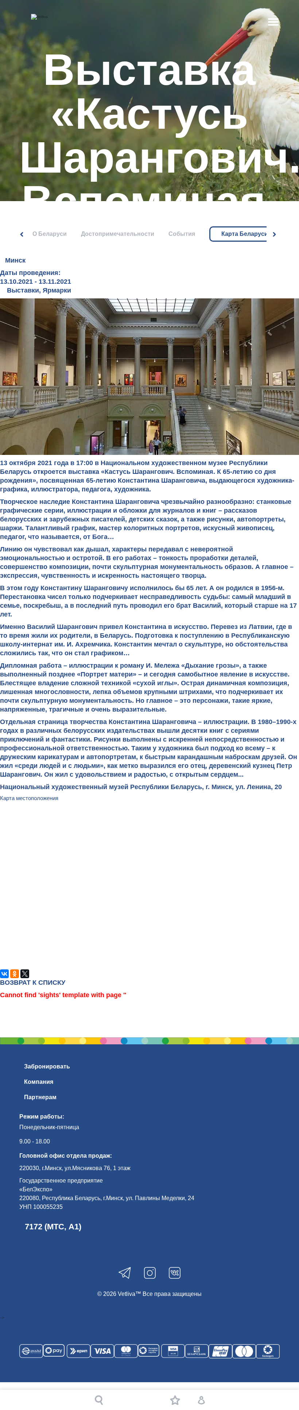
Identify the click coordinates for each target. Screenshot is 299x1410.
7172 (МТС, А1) (53, 1226)
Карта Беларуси (244, 234)
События (181, 234)
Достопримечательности (117, 234)
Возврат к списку (32, 982)
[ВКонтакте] (4, 973)
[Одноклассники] (14, 973)
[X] (24, 973)
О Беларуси (49, 234)
